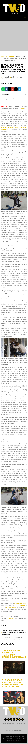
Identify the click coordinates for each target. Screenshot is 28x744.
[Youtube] (17, 719)
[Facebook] (5, 719)
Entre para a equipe (8, 723)
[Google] (22, 719)
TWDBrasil (22, 605)
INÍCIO (3, 56)
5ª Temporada (10, 56)
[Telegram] (19, 719)
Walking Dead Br (11, 607)
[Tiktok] (14, 719)
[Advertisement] (14, 36)
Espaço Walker (21, 723)
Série (22, 632)
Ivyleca (11, 618)
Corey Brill (5, 630)
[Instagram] (11, 719)
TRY (22, 109)
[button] (3, 89)
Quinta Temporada (7, 632)
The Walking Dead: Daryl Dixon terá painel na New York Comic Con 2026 (13, 683)
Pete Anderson (19, 630)
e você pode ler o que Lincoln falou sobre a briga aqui (14, 127)
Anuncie (21, 727)
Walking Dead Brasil (20, 603)
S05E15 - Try (17, 632)
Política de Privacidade (10, 727)
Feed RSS (8, 730)
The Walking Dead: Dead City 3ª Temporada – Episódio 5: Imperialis (14, 653)
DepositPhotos (18, 730)
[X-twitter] (8, 719)
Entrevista (12, 630)
